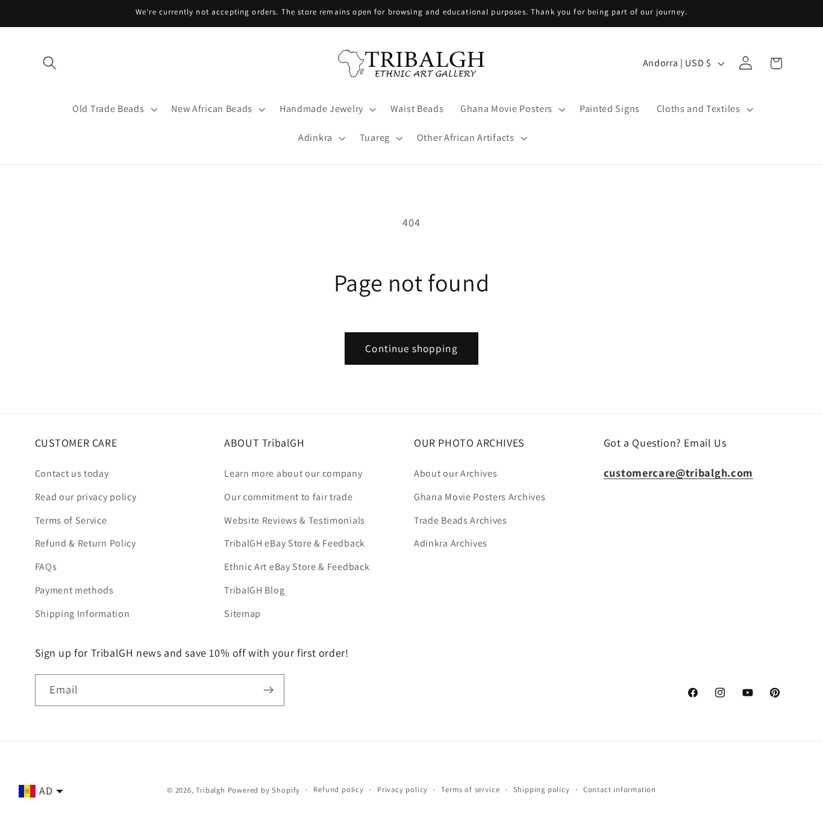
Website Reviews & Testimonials (294, 520)
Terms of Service (71, 520)
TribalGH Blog (254, 590)
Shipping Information (82, 613)
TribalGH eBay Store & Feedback (294, 543)
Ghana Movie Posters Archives (479, 497)
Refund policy (338, 789)
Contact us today (72, 473)
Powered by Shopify (264, 790)
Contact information (619, 789)
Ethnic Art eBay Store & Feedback (296, 566)
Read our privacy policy (86, 497)
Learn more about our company (293, 473)
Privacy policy (402, 789)
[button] (50, 63)
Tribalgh (210, 790)
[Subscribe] (268, 690)
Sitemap (242, 613)
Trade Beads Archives (460, 520)
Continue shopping (411, 348)
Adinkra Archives (450, 543)
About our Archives (455, 473)
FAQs (46, 566)
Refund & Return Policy (85, 543)
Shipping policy (541, 789)
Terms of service (470, 789)
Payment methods (74, 590)
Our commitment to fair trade (288, 497)
